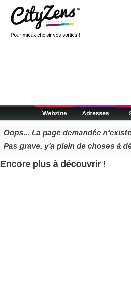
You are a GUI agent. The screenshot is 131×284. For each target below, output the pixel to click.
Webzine (54, 113)
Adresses (95, 113)
